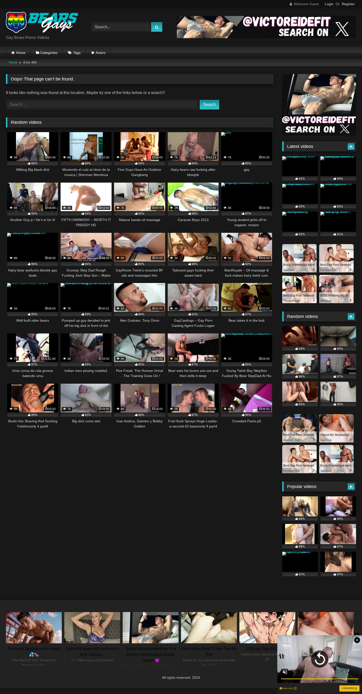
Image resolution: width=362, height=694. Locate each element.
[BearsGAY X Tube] (43, 23)
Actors (100, 53)
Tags (77, 53)
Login (329, 4)
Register (348, 4)
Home (20, 53)
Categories (48, 53)
